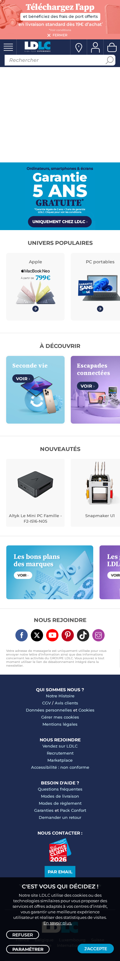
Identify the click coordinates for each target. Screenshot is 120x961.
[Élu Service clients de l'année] (60, 860)
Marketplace (60, 760)
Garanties (44, 810)
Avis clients (66, 702)
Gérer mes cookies (60, 717)
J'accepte (95, 948)
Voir (23, 378)
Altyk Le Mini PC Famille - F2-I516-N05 (35, 518)
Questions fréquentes (60, 789)
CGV (46, 702)
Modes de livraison (60, 796)
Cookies (86, 710)
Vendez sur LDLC (60, 746)
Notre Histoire (60, 695)
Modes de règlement (60, 803)
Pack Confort (73, 810)
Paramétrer (27, 949)
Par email (60, 872)
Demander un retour (60, 817)
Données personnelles (49, 710)
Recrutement (60, 753)
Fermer (60, 35)
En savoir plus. (57, 922)
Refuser (22, 935)
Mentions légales (60, 724)
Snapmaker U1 (100, 515)
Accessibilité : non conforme (60, 767)
